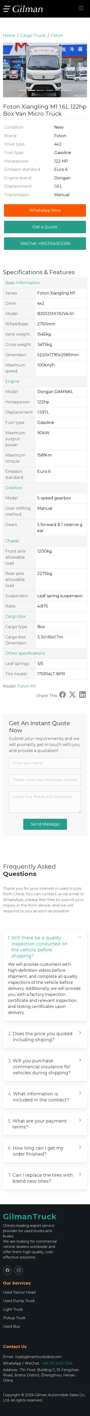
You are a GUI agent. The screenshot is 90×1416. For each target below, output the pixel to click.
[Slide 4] (49, 90)
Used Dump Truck (19, 1301)
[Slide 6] (67, 90)
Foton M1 (27, 686)
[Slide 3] (40, 90)
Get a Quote (45, 227)
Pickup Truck (14, 1318)
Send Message (45, 824)
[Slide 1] (22, 90)
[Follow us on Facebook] (7, 1270)
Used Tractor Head (19, 1292)
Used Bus (11, 1326)
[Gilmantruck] (23, 8)
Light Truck (13, 1309)
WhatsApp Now (45, 210)
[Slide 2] (31, 90)
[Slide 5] (58, 90)
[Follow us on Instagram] (18, 1270)
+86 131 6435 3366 (57, 1363)
